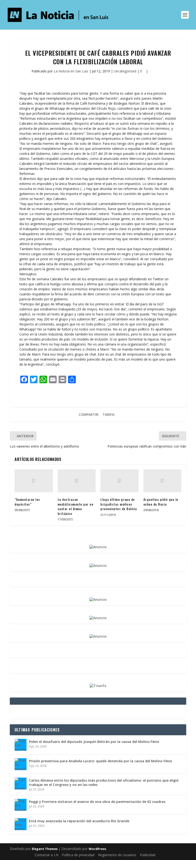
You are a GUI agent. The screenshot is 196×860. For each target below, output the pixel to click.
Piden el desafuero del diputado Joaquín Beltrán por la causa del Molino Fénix (94, 741)
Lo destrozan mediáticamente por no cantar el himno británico (75, 506)
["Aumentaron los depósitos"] (34, 480)
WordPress (97, 849)
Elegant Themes (45, 849)
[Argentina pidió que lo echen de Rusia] (162, 480)
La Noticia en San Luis (71, 71)
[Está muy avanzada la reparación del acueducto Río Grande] (21, 824)
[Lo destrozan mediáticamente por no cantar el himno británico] (77, 480)
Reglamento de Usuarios (117, 855)
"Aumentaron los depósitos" (27, 502)
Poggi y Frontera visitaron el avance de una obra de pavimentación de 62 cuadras (97, 801)
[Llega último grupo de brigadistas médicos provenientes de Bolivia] (119, 480)
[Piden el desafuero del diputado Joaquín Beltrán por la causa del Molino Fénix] (21, 745)
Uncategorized (125, 71)
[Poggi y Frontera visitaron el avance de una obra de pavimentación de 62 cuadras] (21, 805)
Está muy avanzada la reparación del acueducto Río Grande (79, 821)
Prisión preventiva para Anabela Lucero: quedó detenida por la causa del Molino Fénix (100, 761)
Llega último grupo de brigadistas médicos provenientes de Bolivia (118, 504)
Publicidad (147, 855)
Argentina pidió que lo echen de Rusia (160, 502)
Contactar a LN (46, 855)
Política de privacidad (78, 855)
